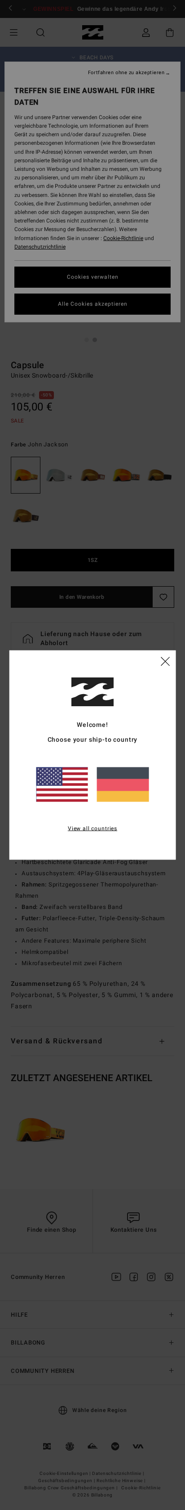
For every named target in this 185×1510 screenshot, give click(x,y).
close (165, 660)
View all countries (92, 828)
